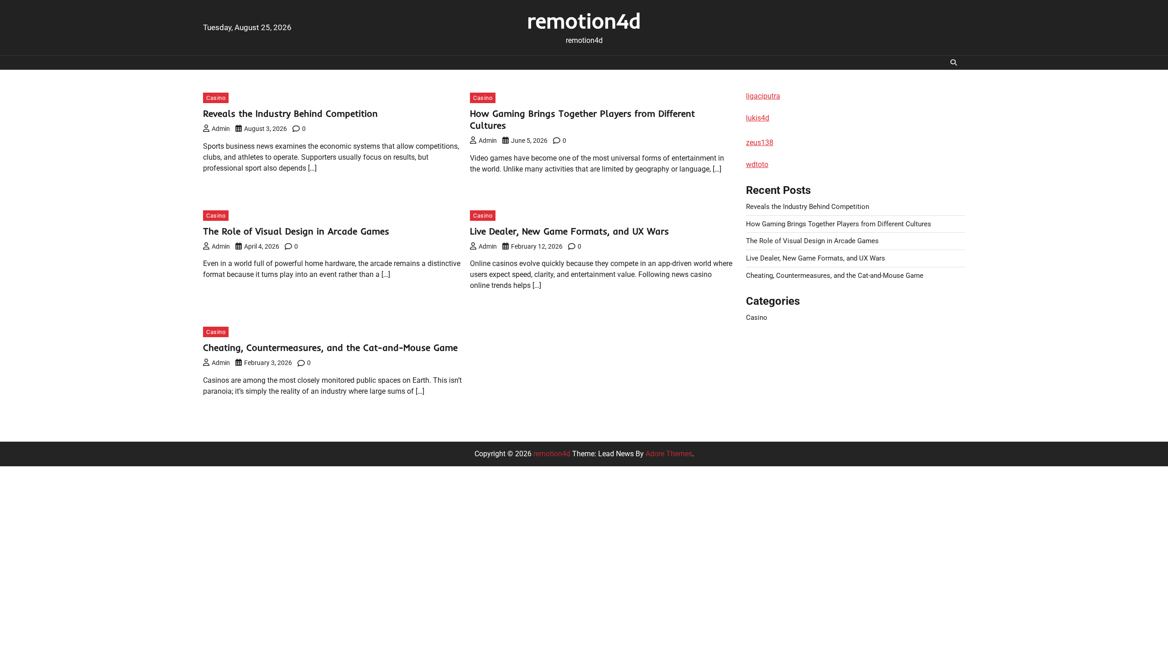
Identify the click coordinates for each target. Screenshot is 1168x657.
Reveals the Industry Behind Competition (290, 113)
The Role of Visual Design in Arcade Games (296, 231)
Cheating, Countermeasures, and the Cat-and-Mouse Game (330, 347)
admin (221, 128)
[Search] (953, 62)
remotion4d (584, 20)
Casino (215, 97)
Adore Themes (669, 453)
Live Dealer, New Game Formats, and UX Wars (569, 231)
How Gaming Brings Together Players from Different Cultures (838, 224)
